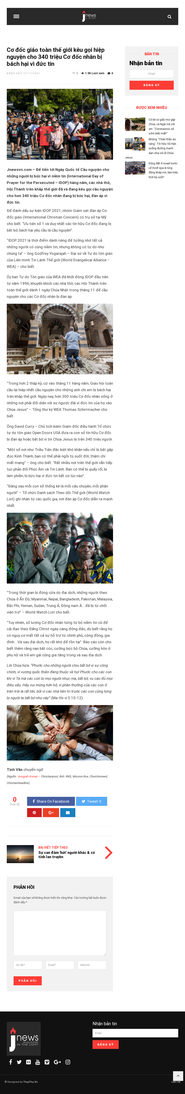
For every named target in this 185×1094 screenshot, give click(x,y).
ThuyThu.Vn (30, 1081)
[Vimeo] (47, 1062)
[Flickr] (28, 1062)
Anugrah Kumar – (29, 776)
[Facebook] (10, 1062)
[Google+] (57, 1062)
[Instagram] (67, 1062)
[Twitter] (19, 1062)
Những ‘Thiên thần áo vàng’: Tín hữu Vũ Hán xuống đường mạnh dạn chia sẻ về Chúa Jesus (150, 148)
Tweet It (94, 801)
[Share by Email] (67, 812)
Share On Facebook (53, 801)
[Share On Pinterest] (34, 812)
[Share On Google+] (51, 812)
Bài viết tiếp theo (53, 847)
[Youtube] (37, 1062)
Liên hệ (175, 1081)
